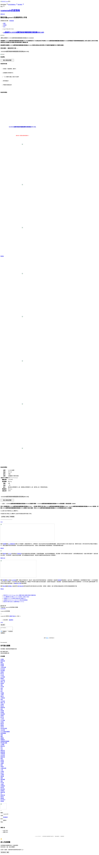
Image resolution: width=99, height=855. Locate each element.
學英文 (2, 589)
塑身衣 (2, 548)
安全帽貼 (3, 670)
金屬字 (2, 766)
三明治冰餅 (3, 667)
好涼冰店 (3, 669)
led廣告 (2, 771)
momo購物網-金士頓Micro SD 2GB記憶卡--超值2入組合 (16, 596)
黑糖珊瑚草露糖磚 (5, 741)
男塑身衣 (19, 553)
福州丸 (2, 696)
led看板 (2, 774)
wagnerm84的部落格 (10, 10)
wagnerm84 (3, 608)
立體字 (2, 763)
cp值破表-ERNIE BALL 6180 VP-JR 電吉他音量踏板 (15, 600)
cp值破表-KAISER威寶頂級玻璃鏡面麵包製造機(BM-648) (23, 32)
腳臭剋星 (12, 543)
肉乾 (2, 689)
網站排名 (3, 746)
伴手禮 (19, 583)
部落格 (4, 25)
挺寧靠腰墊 (3, 733)
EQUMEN (3, 799)
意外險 (2, 726)
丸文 (4, 558)
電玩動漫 (11, 20)
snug (2, 521)
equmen (9, 553)
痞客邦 (11, 616)
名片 (4, 26)
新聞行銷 (3, 795)
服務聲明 (62, 836)
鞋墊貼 (2, 256)
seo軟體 (2, 744)
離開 (8, 852)
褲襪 (2, 777)
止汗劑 (2, 675)
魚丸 (2, 691)
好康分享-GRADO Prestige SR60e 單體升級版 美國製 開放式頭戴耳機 (19, 595)
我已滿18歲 (3, 852)
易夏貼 (2, 672)
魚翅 (2, 699)
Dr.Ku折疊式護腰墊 (5, 731)
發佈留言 (3, 633)
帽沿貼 (2, 705)
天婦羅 (2, 693)
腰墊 (2, 736)
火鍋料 (2, 694)
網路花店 (3, 750)
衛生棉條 (3, 789)
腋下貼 (2, 673)
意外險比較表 (4, 728)
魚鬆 (2, 558)
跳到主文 (3, 14)
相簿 (4, 23)
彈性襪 (2, 776)
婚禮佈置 (3, 752)
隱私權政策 (57, 836)
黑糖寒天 (3, 739)
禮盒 (16, 583)
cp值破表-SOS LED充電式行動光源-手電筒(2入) (14, 598)
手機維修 (3, 785)
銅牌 (2, 765)
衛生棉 (4, 586)
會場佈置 (3, 753)
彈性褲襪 (3, 779)
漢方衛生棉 (20, 586)
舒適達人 (10, 586)
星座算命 (11, 619)
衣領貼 (2, 659)
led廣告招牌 (3, 768)
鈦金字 (2, 773)
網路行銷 (3, 792)
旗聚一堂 (3, 681)
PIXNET (39, 836)
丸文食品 (14, 580)
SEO (2, 747)
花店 (2, 748)
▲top (2, 622)
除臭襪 (4, 543)
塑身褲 (2, 798)
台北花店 (3, 755)
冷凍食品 (3, 697)
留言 (14, 616)
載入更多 (3, 624)
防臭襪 (2, 665)
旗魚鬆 (59, 580)
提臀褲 (2, 801)
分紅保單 (3, 730)
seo (1, 793)
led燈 (2, 769)
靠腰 (2, 734)
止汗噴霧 (3, 677)
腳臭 (2, 662)
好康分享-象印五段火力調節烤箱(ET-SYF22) (13, 601)
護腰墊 (2, 738)
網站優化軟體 (4, 742)
